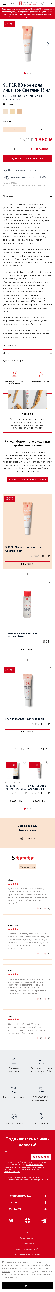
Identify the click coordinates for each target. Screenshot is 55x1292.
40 (40, 129)
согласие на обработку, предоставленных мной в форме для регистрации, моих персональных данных (25, 1167)
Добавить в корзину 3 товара (27, 479)
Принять (28, 1285)
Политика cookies (27, 1243)
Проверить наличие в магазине (22, 170)
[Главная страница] (27, 3)
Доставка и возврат (13, 360)
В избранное (40, 149)
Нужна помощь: (19, 1196)
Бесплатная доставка (18, 177)
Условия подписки (27, 1238)
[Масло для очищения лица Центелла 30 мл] (27, 604)
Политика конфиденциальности (27, 1255)
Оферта (27, 1232)
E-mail (6, 1152)
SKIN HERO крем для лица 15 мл (24, 719)
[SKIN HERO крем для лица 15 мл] (27, 690)
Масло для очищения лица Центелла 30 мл (21, 634)
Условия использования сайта (27, 1249)
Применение (10, 345)
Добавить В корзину (27, 158)
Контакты (15, 1209)
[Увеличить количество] (24, 149)
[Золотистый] (19, 111)
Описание (8, 196)
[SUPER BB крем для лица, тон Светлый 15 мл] (27, 518)
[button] (47, 44)
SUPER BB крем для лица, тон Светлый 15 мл (23, 549)
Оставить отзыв (27, 867)
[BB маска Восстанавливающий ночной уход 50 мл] (16, 771)
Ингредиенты (10, 353)
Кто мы (13, 1202)
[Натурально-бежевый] (12, 111)
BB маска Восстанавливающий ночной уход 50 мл (16, 787)
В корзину (27, 564)
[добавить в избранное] (49, 496)
